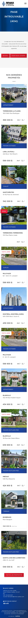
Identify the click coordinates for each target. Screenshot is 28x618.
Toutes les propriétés (14, 575)
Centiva (17, 616)
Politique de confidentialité (11, 612)
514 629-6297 (9, 595)
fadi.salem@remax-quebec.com (16, 596)
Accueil (5, 55)
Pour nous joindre (18, 55)
